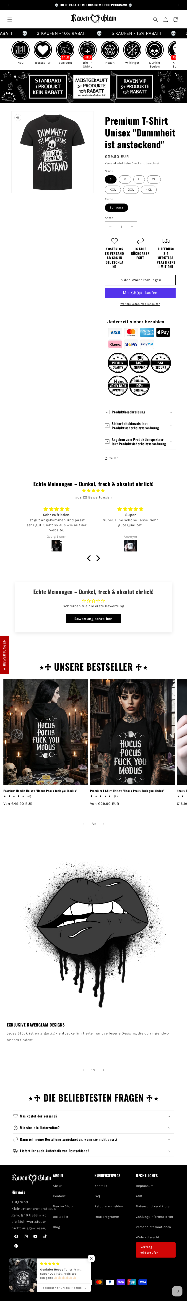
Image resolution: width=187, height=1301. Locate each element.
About (57, 1186)
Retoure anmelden (108, 1206)
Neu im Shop (63, 1206)
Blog (56, 1227)
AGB (139, 1196)
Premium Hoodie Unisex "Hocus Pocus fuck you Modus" (40, 791)
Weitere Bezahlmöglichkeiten (140, 303)
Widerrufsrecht (147, 1237)
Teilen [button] (114, 458)
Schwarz (116, 207)
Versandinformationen (153, 1227)
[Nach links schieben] (83, 824)
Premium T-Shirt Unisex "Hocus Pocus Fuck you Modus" (127, 791)
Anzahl (109, 217)
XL (154, 179)
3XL (131, 189)
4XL (149, 189)
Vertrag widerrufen (149, 1250)
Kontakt (59, 1196)
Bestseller (60, 1217)
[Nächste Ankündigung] (178, 5)
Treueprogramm (106, 1217)
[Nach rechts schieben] (104, 824)
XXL (113, 189)
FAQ (97, 1196)
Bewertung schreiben (93, 619)
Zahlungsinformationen (154, 1217)
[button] (10, 20)
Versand (110, 163)
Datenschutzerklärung (153, 1206)
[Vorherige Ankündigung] (9, 5)
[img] (93, 490)
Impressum (144, 1186)
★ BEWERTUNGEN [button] (4, 654)
